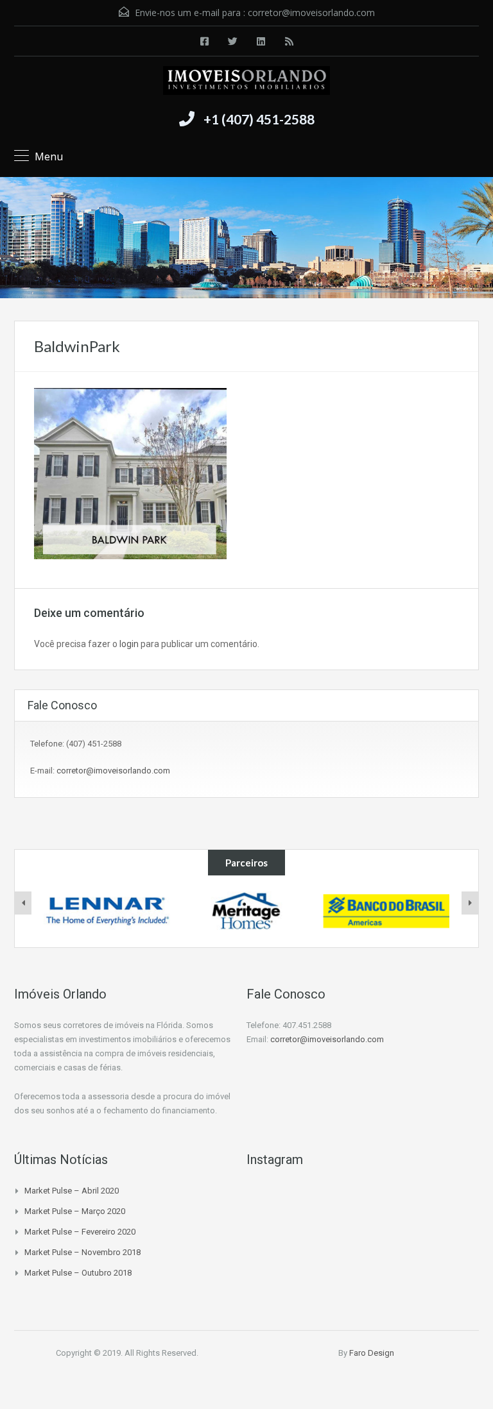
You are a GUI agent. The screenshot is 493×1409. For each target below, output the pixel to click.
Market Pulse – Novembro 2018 (82, 1252)
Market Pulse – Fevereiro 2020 (79, 1231)
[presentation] (23, 903)
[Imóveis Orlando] (246, 82)
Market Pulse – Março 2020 (74, 1211)
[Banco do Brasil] (386, 911)
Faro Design (371, 1353)
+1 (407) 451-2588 (259, 119)
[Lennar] (107, 911)
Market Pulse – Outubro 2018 (78, 1273)
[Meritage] (247, 911)
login (129, 644)
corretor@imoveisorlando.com (311, 12)
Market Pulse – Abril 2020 (71, 1190)
